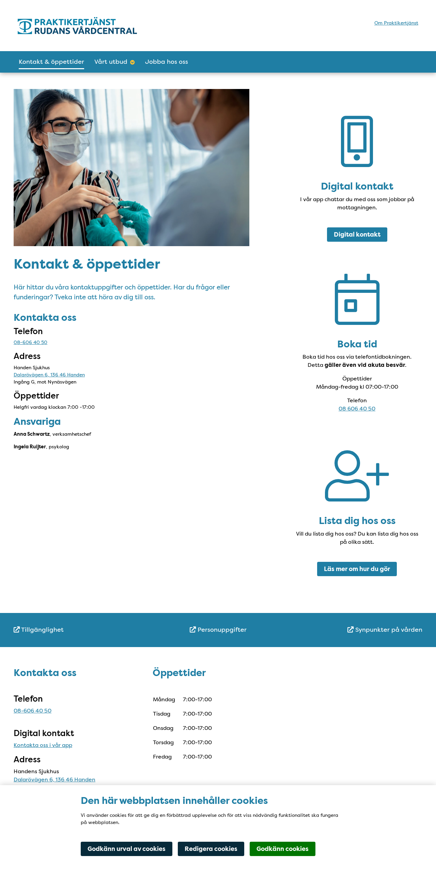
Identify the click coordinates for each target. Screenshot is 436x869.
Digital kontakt (357, 234)
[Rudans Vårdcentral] (77, 25)
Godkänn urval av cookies (127, 849)
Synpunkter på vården (388, 630)
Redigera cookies (211, 849)
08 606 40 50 (357, 408)
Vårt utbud (110, 62)
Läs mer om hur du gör (357, 569)
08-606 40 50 (30, 342)
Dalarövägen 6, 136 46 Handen (49, 375)
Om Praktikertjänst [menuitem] (396, 23)
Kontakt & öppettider (51, 62)
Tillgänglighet (42, 630)
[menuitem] (82, 629)
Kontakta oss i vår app (43, 745)
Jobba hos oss (166, 62)
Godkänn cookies (282, 849)
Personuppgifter (221, 630)
